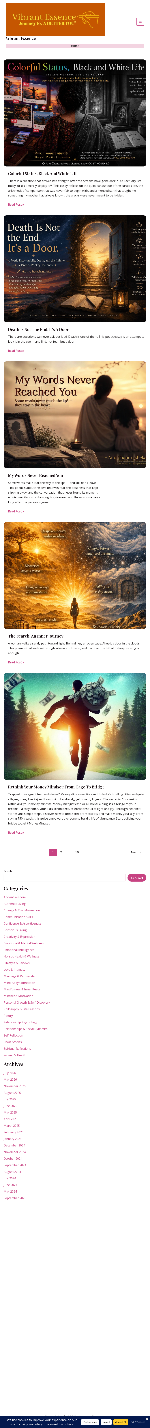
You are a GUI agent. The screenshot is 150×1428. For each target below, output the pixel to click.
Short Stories (13, 1042)
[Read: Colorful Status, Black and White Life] (75, 113)
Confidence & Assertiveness (22, 923)
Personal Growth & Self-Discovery (27, 1002)
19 (77, 852)
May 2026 (10, 1079)
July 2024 (10, 1178)
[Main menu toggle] (140, 22)
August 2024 (12, 1172)
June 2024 (10, 1185)
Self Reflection (13, 1035)
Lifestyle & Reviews (17, 963)
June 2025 (10, 1106)
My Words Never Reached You (35, 475)
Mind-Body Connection (19, 983)
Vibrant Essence (21, 38)
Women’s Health (15, 1055)
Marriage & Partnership (20, 976)
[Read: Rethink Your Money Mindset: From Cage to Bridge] (75, 726)
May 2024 (10, 1191)
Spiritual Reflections (17, 1049)
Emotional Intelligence (19, 950)
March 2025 (12, 1126)
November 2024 (15, 1152)
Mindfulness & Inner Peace (22, 989)
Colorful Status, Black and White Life (43, 173)
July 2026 (10, 1073)
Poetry (8, 1016)
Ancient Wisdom (15, 897)
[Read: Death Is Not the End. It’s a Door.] (75, 268)
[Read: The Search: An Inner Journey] (75, 575)
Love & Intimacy (14, 970)
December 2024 (14, 1145)
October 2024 (13, 1159)
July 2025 (10, 1099)
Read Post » (16, 204)
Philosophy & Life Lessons (22, 1009)
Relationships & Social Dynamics (26, 1029)
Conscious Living (15, 930)
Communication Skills (18, 917)
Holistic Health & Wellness (21, 956)
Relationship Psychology (20, 1022)
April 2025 (10, 1119)
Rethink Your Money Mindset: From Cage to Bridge (56, 787)
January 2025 (13, 1139)
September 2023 (15, 1198)
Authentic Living (15, 904)
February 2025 (13, 1132)
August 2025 (12, 1093)
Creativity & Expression (19, 937)
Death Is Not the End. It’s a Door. (38, 329)
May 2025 (10, 1112)
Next (136, 852)
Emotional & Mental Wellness (24, 943)
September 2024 (15, 1165)
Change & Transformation (22, 910)
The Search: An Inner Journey (35, 636)
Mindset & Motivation (18, 996)
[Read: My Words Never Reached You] (75, 415)
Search (8, 871)
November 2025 (15, 1086)
